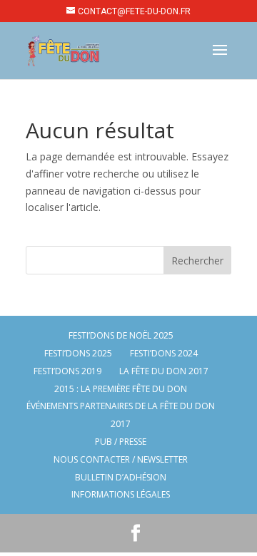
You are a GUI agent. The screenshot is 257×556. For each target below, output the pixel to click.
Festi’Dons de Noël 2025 (121, 335)
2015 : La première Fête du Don (120, 389)
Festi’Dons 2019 (67, 371)
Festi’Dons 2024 (164, 353)
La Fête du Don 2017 (163, 371)
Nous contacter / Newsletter (121, 459)
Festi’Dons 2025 (78, 353)
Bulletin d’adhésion (120, 477)
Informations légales (120, 494)
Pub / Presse (120, 442)
